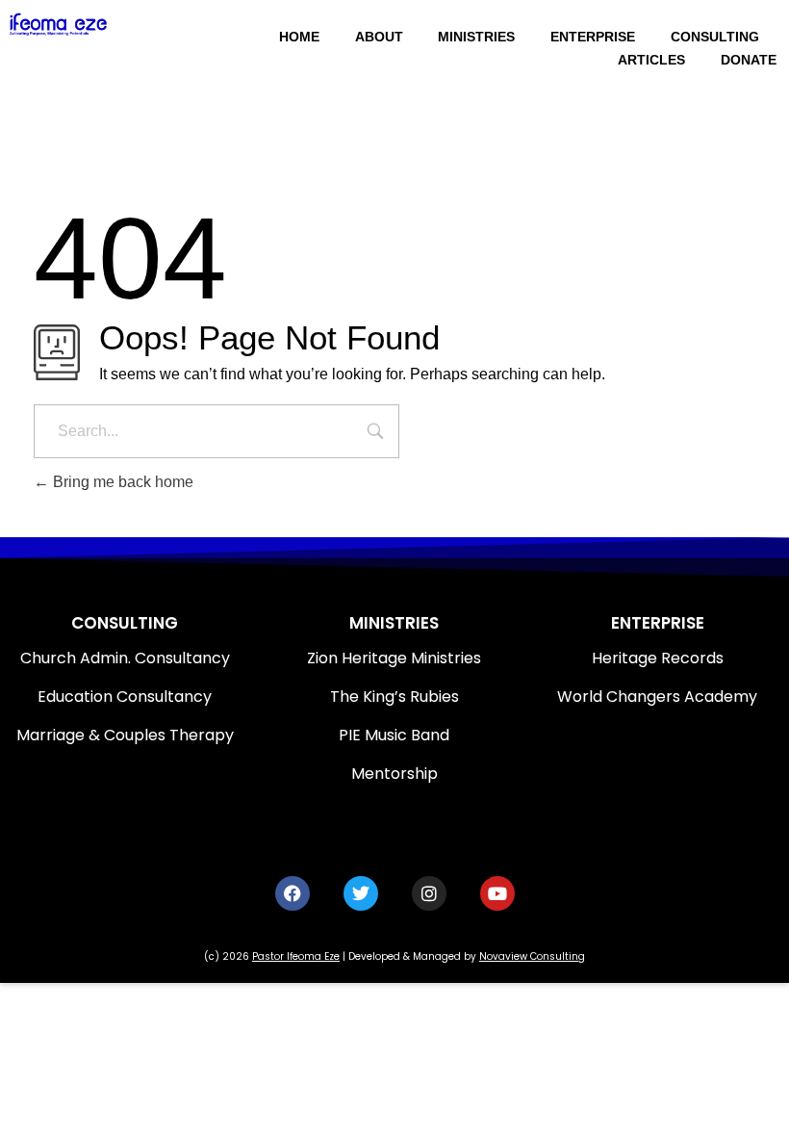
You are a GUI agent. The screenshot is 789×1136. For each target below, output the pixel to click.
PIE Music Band (394, 735)
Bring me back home (121, 482)
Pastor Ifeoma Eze (296, 956)
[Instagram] (429, 893)
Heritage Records (658, 658)
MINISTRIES (394, 622)
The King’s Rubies (394, 696)
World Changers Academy (657, 696)
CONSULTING (124, 622)
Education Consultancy (125, 696)
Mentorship (394, 773)
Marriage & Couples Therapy (125, 735)
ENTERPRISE (657, 622)
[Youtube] (497, 893)
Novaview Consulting (532, 956)
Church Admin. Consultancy (125, 658)
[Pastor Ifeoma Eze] (84, 24)
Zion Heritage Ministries (394, 658)
